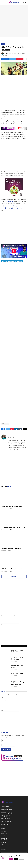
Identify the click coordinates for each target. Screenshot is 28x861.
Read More (21, 859)
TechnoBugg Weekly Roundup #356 (11, 548)
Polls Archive (4, 706)
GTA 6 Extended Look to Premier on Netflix (13, 527)
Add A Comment (14, 576)
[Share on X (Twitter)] (12, 59)
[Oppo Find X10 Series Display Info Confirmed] (5, 659)
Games (3, 43)
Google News (6, 207)
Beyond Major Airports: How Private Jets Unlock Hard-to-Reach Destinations (18, 683)
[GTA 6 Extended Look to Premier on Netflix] (14, 518)
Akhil (7, 53)
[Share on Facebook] (5, 59)
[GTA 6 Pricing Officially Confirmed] (14, 560)
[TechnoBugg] (14, 2)
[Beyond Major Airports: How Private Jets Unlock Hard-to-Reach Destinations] (5, 683)
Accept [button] (10, 859)
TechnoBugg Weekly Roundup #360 (11, 506)
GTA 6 (7, 423)
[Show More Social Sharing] (25, 59)
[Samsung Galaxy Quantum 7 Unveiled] (5, 667)
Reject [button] (16, 859)
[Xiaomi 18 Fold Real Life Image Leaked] (5, 652)
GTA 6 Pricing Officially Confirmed (11, 569)
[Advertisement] (14, 21)
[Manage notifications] (3, 858)
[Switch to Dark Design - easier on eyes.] (23, 2)
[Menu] (2, 2)
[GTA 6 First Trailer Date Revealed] (14, 75)
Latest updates (6, 645)
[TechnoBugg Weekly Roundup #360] (14, 497)
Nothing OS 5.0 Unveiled (17, 673)
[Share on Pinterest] (19, 59)
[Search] (26, 2)
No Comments (22, 53)
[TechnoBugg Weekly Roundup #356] (14, 539)
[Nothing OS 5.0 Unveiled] (5, 675)
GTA (3, 423)
